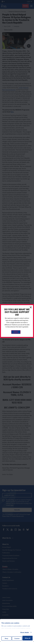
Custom (16, 638)
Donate (16, 332)
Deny (6, 638)
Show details (24, 632)
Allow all (27, 638)
